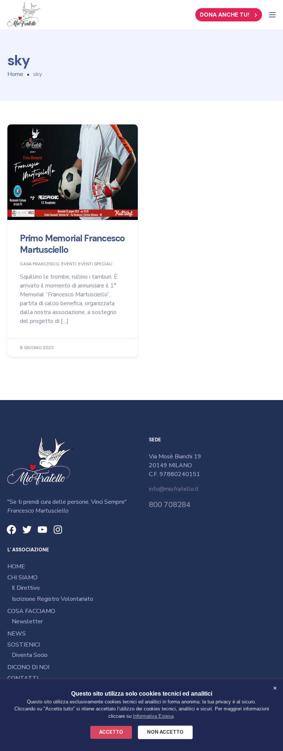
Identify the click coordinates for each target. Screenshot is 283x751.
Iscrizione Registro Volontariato (52, 599)
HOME (16, 566)
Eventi (68, 264)
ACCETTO (111, 732)
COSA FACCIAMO (31, 611)
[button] (228, 14)
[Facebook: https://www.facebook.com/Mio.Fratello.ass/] (11, 529)
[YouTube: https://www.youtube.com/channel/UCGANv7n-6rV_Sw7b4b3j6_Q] (42, 529)
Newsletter (27, 621)
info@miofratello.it (174, 489)
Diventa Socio (30, 655)
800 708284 (170, 505)
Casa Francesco (39, 264)
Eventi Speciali (95, 264)
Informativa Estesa (153, 716)
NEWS (16, 634)
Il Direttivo (26, 588)
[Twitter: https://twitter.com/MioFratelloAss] (26, 529)
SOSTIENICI (23, 645)
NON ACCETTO (165, 732)
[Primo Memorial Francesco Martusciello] (72, 172)
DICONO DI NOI (28, 667)
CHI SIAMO (22, 577)
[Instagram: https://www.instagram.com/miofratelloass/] (57, 529)
